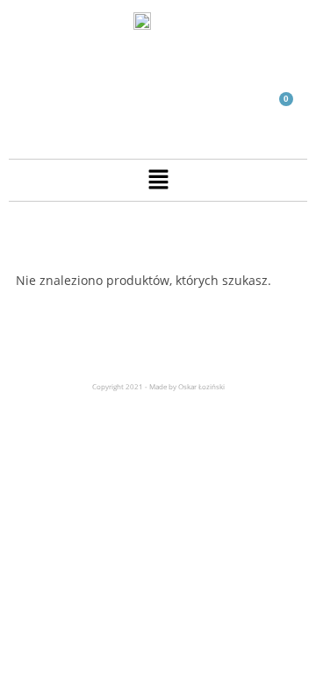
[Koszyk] (278, 109)
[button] (158, 179)
